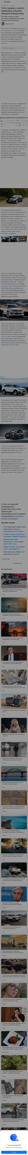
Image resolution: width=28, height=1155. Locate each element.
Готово (14, 1152)
